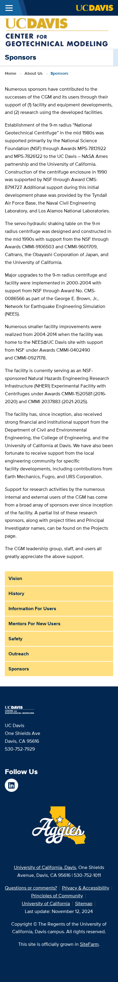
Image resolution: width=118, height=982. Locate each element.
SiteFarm (89, 944)
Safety (15, 638)
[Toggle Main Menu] (9, 8)
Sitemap (83, 903)
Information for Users (32, 608)
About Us (34, 73)
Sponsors (18, 668)
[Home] (56, 31)
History (16, 593)
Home (10, 73)
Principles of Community (57, 895)
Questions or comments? (31, 887)
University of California (46, 903)
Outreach (18, 653)
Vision (15, 578)
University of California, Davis (45, 867)
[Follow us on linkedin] (11, 785)
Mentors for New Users (34, 623)
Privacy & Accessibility (85, 887)
